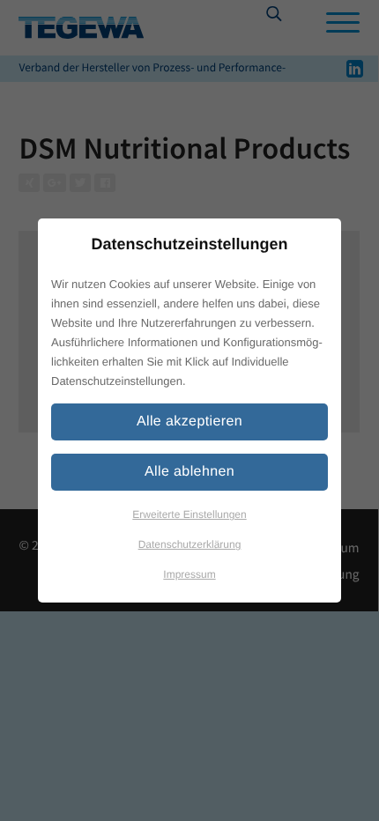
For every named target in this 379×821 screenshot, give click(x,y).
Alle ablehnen (189, 471)
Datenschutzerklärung (190, 544)
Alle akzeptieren (189, 421)
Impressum (189, 574)
